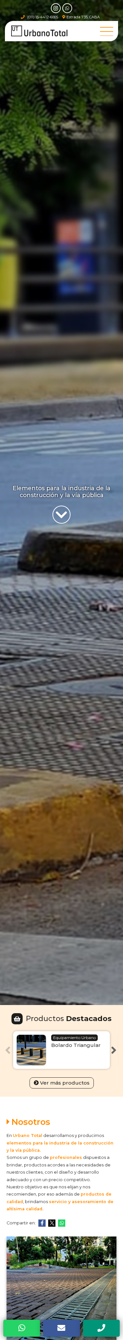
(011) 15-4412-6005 (42, 17)
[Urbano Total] (39, 31)
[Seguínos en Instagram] (56, 8)
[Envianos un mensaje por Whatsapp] (67, 8)
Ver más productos (65, 1083)
